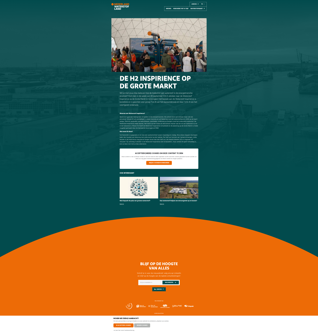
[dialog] (159, 325)
